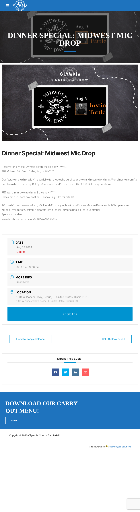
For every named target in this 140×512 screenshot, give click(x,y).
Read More (22, 282)
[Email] (85, 372)
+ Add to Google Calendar (30, 339)
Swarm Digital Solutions (119, 446)
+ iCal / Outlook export (112, 339)
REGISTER (70, 314)
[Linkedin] (75, 372)
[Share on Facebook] (55, 372)
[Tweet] (65, 372)
